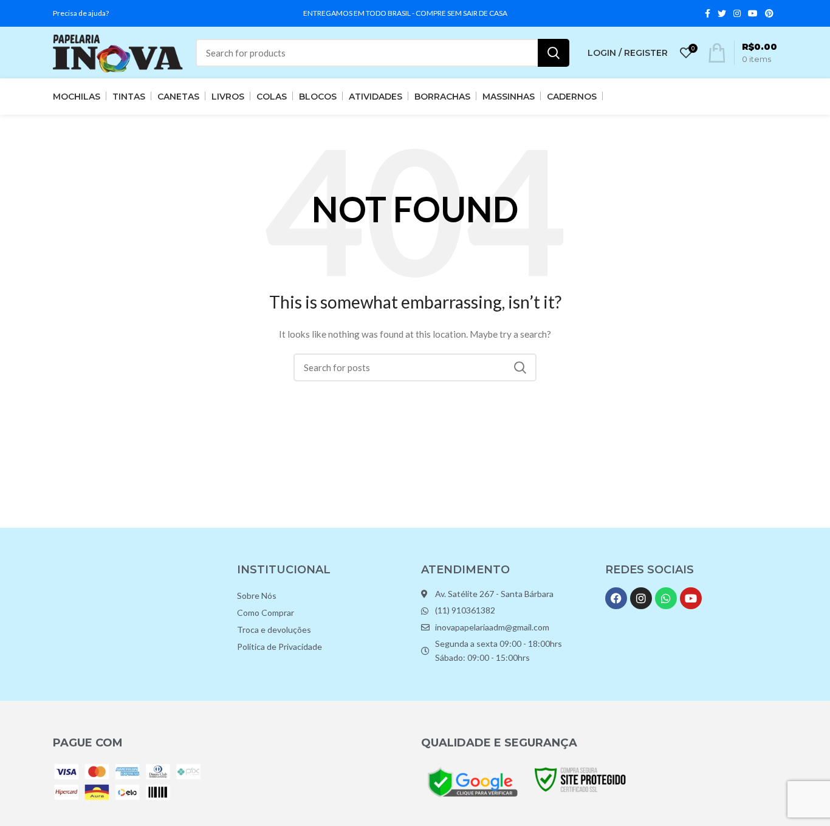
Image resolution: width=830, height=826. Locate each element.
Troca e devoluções (274, 629)
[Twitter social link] (722, 13)
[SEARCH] (553, 53)
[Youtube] (691, 598)
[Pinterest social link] (769, 13)
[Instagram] (641, 598)
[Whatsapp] (666, 598)
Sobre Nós (256, 595)
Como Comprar (265, 612)
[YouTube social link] (752, 13)
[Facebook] (616, 598)
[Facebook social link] (707, 13)
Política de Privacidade (279, 646)
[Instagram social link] (737, 13)
